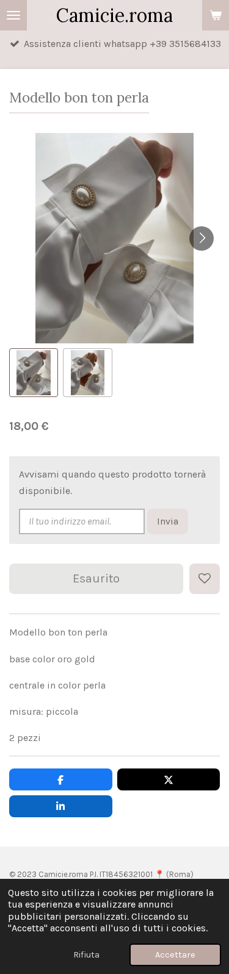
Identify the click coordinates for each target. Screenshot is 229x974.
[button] (33, 372)
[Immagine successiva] (201, 238)
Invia (167, 521)
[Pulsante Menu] (13, 15)
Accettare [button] (175, 955)
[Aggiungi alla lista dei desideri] (204, 579)
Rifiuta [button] (86, 955)
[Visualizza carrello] (215, 15)
